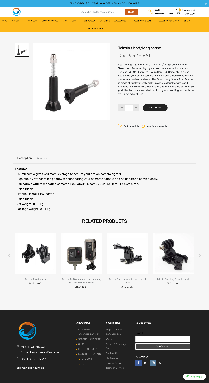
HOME (4, 21)
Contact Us (112, 353)
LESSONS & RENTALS (168, 21)
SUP (83, 363)
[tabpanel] (71, 81)
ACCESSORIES (120, 21)
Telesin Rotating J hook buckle (173, 279)
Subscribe (163, 346)
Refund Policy (113, 334)
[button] (194, 377)
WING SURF (32, 21)
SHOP (81, 344)
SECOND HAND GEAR (142, 21)
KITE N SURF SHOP (96, 28)
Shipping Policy (114, 329)
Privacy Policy (113, 363)
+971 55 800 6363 (164, 13)
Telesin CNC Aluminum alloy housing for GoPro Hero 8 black (81, 281)
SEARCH (131, 12)
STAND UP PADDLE (50, 21)
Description (24, 158)
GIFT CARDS (105, 21)
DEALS (187, 21)
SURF (74, 21)
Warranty (111, 339)
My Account (112, 358)
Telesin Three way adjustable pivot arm (127, 281)
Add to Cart (155, 108)
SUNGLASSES (89, 21)
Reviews (41, 158)
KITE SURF (16, 21)
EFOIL (65, 21)
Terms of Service (115, 367)
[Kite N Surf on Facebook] (138, 363)
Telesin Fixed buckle (36, 279)
